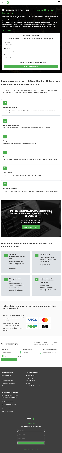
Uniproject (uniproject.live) (7, 380)
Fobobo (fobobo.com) (6, 375)
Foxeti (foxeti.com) (6, 378)
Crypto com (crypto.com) (31, 375)
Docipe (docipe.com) (6, 385)
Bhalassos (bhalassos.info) (7, 411)
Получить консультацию (31, 66)
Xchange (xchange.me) (30, 378)
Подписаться (31, 443)
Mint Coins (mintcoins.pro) (7, 401)
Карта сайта (31, 423)
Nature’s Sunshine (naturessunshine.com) (34, 385)
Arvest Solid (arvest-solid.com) (8, 383)
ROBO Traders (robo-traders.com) (9, 404)
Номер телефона (9, 55)
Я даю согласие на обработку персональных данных (33, 62)
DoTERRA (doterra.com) (31, 380)
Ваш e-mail (7, 48)
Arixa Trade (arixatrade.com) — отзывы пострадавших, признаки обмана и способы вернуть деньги (10, 397)
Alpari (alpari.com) (29, 383)
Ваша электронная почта (49, 349)
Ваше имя (7, 42)
